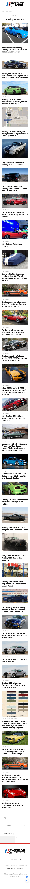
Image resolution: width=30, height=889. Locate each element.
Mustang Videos (13, 718)
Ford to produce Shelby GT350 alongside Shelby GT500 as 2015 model (13, 332)
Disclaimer (20, 868)
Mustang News (5, 44)
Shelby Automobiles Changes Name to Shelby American (13, 805)
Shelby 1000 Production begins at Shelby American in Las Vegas (14, 584)
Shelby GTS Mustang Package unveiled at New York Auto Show (13, 685)
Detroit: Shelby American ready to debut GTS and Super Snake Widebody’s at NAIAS (14, 277)
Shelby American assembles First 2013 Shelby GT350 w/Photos (15, 502)
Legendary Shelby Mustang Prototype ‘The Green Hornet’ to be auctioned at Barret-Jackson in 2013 (14, 447)
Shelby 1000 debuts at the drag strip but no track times (15, 528)
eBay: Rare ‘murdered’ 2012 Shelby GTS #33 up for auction (14, 558)
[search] (24, 826)
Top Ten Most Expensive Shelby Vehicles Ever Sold (14, 164)
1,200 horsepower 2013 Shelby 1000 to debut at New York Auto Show (14, 188)
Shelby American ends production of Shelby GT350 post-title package (14, 101)
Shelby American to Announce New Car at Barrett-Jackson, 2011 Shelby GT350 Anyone (15, 778)
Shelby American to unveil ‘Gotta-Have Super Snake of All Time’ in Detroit (14, 304)
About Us (6, 865)
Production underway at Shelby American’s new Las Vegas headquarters (14, 50)
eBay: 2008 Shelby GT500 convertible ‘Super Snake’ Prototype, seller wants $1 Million (14, 391)
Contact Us (13, 865)
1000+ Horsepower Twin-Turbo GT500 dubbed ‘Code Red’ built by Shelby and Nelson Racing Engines (14, 724)
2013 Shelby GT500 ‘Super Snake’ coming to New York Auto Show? (14, 635)
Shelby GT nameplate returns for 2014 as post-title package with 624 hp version (15, 75)
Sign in (6, 818)
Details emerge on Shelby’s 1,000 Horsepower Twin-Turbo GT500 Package (14, 751)
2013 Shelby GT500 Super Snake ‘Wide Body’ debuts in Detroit (15, 214)
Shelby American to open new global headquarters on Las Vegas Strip (15, 133)
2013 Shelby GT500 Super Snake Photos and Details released (13, 418)
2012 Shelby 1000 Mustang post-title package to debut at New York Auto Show (14, 610)
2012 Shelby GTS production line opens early (14, 660)
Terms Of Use (23, 865)
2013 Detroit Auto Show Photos (12, 245)
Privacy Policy (10, 868)
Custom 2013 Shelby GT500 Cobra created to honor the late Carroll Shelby (14, 476)
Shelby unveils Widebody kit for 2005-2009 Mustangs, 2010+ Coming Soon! (14, 358)
